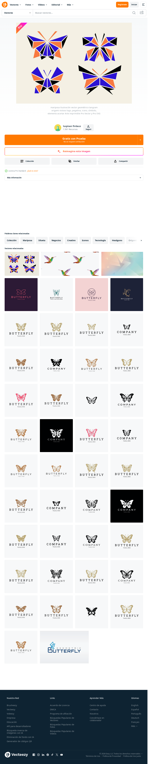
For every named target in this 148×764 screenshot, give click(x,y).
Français (133, 722)
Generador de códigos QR (19, 741)
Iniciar (132, 4)
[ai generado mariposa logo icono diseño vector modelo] (21, 329)
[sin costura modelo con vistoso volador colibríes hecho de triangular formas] (70, 264)
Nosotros (92, 713)
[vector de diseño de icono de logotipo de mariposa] (21, 294)
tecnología (100, 240)
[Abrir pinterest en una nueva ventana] (48, 754)
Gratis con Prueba (73, 140)
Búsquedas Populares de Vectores (61, 719)
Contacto (92, 709)
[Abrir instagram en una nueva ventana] (38, 754)
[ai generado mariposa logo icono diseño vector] (126, 329)
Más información (14, 177)
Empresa (11, 717)
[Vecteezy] (5, 5)
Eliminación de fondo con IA (20, 737)
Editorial (56, 4)
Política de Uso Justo (130, 756)
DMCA (52, 709)
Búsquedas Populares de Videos (61, 732)
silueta (41, 240)
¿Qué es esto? (32, 171)
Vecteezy (11, 709)
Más (69, 4)
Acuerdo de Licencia (59, 705)
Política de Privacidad (109, 756)
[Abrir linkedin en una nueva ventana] (43, 754)
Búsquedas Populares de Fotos (61, 725)
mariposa (27, 240)
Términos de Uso (91, 756)
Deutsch (133, 717)
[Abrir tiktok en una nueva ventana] (52, 754)
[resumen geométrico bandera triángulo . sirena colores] (122, 264)
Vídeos (41, 4)
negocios (56, 240)
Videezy (10, 713)
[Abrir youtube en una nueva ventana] (61, 754)
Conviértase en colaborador (95, 719)
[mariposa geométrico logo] (64, 647)
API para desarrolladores (19, 726)
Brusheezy (12, 705)
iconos (85, 240)
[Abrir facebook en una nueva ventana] (34, 754)
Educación (11, 722)
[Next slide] (136, 240)
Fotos (28, 4)
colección (11, 240)
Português (134, 713)
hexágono (117, 240)
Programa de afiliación (60, 713)
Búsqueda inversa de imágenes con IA (17, 731)
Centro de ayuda (96, 705)
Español (133, 709)
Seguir (87, 129)
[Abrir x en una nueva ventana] (57, 754)
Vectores (14, 4)
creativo (71, 240)
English (133, 705)
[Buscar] (132, 12)
